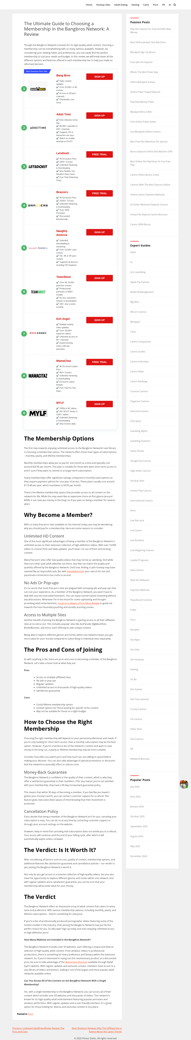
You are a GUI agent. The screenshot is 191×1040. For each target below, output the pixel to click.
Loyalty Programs (139, 560)
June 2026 (135, 796)
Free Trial (99, 154)
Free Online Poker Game (143, 121)
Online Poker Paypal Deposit (145, 91)
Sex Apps (135, 639)
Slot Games (136, 689)
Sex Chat (134, 649)
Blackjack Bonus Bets (141, 111)
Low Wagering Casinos (142, 550)
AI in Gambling (138, 272)
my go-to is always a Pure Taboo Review (78, 603)
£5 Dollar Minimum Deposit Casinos (149, 204)
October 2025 (137, 816)
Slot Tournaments (139, 699)
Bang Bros (63, 75)
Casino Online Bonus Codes (144, 174)
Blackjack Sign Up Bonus (143, 52)
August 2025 (136, 836)
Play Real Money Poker (142, 101)
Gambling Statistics (140, 440)
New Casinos (137, 570)
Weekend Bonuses (140, 758)
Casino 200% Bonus (140, 224)
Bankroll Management (142, 292)
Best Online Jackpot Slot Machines (148, 42)
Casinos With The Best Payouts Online (150, 184)
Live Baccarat (137, 520)
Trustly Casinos (138, 709)
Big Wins (134, 301)
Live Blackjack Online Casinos (145, 131)
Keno (133, 510)
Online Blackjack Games (142, 82)
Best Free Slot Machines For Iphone (148, 141)
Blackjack (135, 321)
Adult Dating (121, 4)
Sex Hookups (137, 659)
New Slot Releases (139, 580)
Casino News (137, 371)
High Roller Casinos (140, 470)
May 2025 (135, 846)
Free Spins (135, 421)
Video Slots (136, 729)
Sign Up (99, 76)
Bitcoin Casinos (138, 311)
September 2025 (139, 826)
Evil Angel (63, 318)
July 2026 (135, 786)
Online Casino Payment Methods (147, 194)
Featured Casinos (139, 411)
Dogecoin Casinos (139, 401)
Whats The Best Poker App (144, 72)
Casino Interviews (139, 361)
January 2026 (137, 806)
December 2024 (138, 856)
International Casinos (141, 500)
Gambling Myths (139, 431)
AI (170, 4)
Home (89, 4)
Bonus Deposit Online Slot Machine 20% (151, 151)
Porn (155, 4)
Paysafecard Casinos (141, 599)
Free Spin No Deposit (141, 62)
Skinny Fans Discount (76, 962)
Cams (146, 4)
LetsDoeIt (62, 153)
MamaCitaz (63, 360)
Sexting (135, 4)
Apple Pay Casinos (139, 282)
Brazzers (62, 192)
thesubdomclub (75, 571)
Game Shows (137, 450)
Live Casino (136, 530)
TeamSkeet (63, 276)
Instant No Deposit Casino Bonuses (149, 214)
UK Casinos (136, 719)
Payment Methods (140, 589)
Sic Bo (133, 679)
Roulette (134, 629)
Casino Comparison (140, 341)
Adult (133, 252)
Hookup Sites (103, 4)
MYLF (60, 402)
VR (163, 4)
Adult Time (63, 114)
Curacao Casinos (139, 391)
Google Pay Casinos (140, 460)
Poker (133, 609)
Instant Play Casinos (140, 490)
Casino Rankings (139, 381)
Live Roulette (137, 540)
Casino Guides (137, 351)
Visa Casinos (136, 738)
